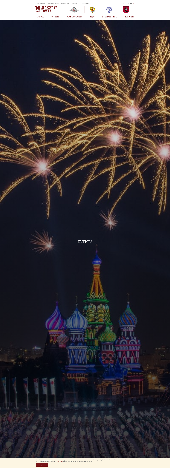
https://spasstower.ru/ (47, 460)
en (131, 3)
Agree (42, 465)
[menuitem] (40, 17)
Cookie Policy (59, 461)
